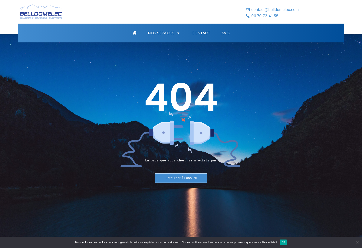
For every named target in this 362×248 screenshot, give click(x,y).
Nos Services (161, 33)
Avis (225, 33)
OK (283, 242)
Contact (201, 33)
